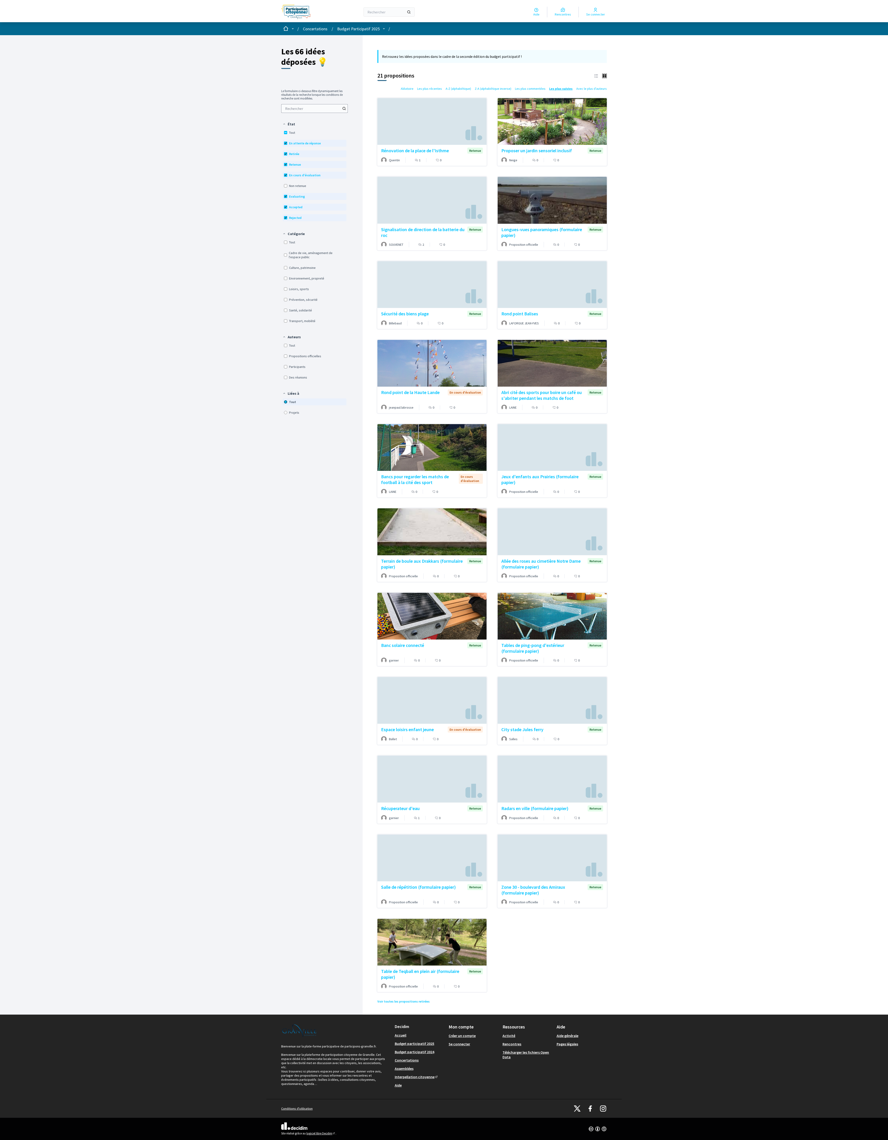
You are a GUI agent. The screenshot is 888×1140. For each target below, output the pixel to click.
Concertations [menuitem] (407, 1060)
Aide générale (567, 1035)
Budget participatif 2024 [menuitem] (414, 1052)
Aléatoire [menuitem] (407, 89)
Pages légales (567, 1044)
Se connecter (459, 1044)
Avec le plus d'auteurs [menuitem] (591, 89)
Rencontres (512, 1044)
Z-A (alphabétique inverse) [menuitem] (493, 89)
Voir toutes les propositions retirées (403, 1001)
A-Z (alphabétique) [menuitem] (458, 89)
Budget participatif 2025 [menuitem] (414, 1043)
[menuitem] (314, 108)
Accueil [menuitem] (400, 1035)
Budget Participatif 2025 (358, 28)
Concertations (315, 28)
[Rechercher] (409, 12)
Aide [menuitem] (398, 1085)
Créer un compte (462, 1035)
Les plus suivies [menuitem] (561, 89)
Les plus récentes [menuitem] (429, 89)
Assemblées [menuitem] (404, 1068)
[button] (288, 124)
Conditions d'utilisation (297, 1108)
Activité (509, 1035)
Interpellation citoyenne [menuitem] (416, 1077)
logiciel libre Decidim (321, 1133)
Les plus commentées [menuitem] (530, 89)
